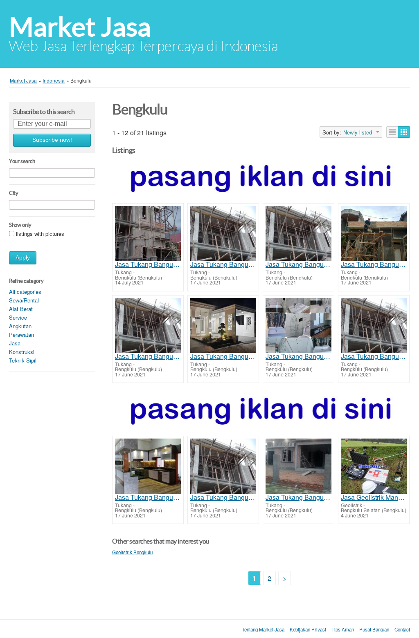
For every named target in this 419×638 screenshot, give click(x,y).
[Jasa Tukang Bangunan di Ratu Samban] (374, 325)
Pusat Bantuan (374, 629)
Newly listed (357, 132)
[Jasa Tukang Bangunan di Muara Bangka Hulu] (298, 233)
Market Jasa (80, 27)
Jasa (14, 343)
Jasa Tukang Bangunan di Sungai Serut (148, 497)
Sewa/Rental (24, 300)
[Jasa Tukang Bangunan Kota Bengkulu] (223, 233)
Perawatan (21, 334)
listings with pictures (40, 233)
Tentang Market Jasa (263, 629)
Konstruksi (21, 352)
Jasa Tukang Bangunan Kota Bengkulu (223, 264)
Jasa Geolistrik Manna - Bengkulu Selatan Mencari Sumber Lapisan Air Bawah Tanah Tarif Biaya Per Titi (374, 497)
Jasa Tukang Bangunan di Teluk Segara (298, 356)
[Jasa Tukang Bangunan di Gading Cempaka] (223, 325)
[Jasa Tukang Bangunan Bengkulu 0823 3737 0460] (148, 233)
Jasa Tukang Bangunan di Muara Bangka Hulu (298, 264)
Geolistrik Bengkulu (132, 552)
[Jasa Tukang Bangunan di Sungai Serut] (148, 466)
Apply (23, 258)
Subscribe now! (52, 140)
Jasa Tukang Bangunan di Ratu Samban (374, 356)
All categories (25, 291)
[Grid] (404, 132)
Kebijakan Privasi (308, 629)
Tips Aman (342, 629)
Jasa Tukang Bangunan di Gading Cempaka (223, 356)
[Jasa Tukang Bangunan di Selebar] (374, 233)
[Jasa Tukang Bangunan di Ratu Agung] (148, 325)
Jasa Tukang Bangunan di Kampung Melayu (298, 497)
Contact (402, 629)
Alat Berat (21, 309)
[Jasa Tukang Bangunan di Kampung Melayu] (298, 466)
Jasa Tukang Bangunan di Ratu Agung (148, 356)
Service (18, 317)
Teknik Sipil (22, 360)
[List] (392, 132)
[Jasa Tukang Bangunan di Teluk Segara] (298, 325)
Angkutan (20, 326)
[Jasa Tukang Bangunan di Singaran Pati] (223, 466)
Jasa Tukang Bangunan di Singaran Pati (223, 497)
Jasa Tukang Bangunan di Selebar (374, 264)
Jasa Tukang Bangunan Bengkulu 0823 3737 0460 (148, 264)
